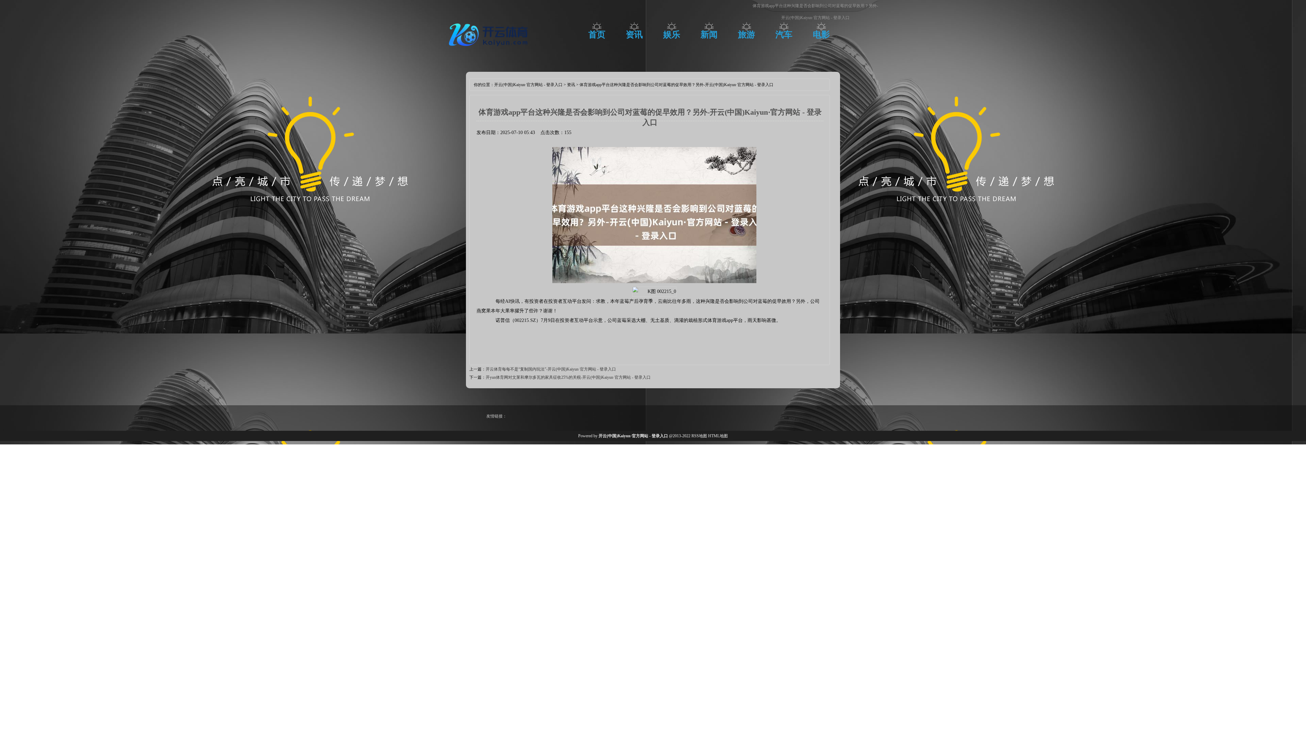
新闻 (709, 34)
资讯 (634, 34)
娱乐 (671, 34)
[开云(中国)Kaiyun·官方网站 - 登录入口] (490, 49)
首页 (596, 34)
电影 (821, 34)
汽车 (783, 34)
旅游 (746, 34)
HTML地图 (718, 436)
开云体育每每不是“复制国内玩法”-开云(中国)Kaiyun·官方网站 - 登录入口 (551, 369)
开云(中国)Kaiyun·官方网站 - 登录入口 (528, 84)
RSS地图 (699, 436)
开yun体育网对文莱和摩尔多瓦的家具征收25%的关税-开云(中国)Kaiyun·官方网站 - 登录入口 (568, 377)
